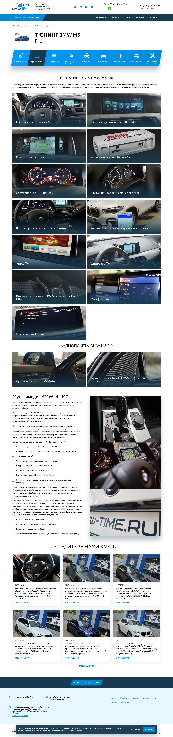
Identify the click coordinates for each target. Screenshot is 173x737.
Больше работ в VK (86, 666)
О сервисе (101, 17)
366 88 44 (117, 4)
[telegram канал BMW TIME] (80, 7)
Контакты (155, 17)
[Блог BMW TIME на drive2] (86, 7)
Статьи (146, 698)
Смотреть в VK (22, 603)
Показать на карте (20, 716)
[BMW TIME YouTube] (92, 7)
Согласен (149, 729)
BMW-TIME (16, 26)
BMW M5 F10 (37, 26)
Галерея (140, 17)
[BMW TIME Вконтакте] (75, 7)
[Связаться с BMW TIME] (110, 8)
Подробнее (135, 729)
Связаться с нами (147, 8)
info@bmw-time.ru (60, 697)
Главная (113, 698)
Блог (127, 17)
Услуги (115, 17)
